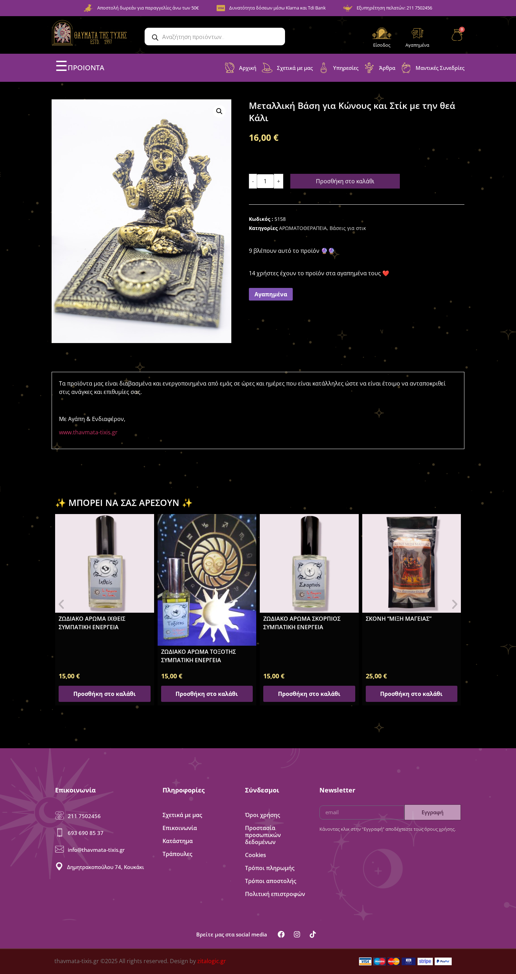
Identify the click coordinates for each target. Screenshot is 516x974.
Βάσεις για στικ (348, 228)
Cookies (255, 854)
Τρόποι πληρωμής (270, 867)
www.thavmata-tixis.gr (88, 432)
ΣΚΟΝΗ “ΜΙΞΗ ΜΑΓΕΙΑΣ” (398, 619)
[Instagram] (297, 934)
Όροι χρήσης (262, 814)
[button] (219, 111)
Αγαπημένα (417, 45)
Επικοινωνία (180, 827)
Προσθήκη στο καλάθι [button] (104, 694)
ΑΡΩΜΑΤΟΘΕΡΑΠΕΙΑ (303, 228)
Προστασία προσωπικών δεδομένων (263, 834)
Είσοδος (381, 45)
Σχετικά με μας (182, 814)
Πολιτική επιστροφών (275, 893)
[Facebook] (281, 934)
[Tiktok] (313, 934)
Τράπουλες (177, 853)
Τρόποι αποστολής (270, 880)
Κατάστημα (178, 840)
